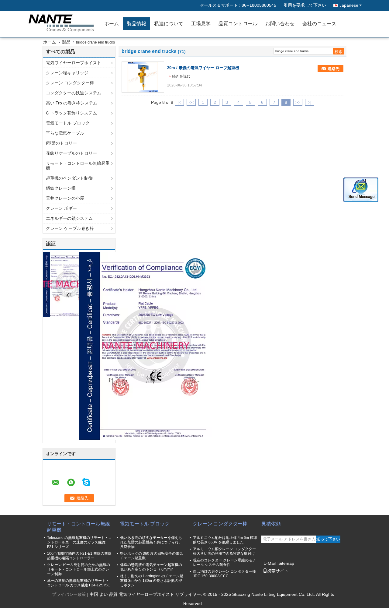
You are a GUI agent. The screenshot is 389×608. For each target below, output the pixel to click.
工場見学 (201, 23)
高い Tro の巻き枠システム (71, 102)
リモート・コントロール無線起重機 (78, 165)
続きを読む (181, 76)
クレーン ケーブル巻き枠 (70, 228)
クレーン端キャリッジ (67, 72)
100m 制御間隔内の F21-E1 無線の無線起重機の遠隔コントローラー (79, 555)
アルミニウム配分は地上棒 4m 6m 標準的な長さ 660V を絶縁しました (225, 540)
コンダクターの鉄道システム (73, 92)
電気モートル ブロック (68, 123)
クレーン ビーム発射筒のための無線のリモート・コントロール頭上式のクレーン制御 (78, 569)
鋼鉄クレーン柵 (61, 188)
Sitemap (286, 563)
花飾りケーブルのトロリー (71, 153)
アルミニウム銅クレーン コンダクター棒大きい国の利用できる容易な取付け (224, 551)
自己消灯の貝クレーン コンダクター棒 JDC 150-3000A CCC (224, 573)
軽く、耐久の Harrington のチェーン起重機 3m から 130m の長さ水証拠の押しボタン (151, 580)
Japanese (348, 5)
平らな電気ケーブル (65, 133)
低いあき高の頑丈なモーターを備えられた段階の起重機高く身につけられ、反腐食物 (151, 542)
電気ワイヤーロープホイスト (73, 62)
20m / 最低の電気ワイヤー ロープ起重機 (203, 67)
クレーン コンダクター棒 (70, 82)
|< (179, 102)
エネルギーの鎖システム (69, 218)
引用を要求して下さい (305, 5)
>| (310, 102)
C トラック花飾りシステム (71, 113)
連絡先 (333, 68)
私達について (168, 23)
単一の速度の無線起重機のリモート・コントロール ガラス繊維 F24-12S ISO (78, 582)
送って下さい (328, 539)
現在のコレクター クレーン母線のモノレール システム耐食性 (224, 562)
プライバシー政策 (69, 594)
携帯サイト (277, 570)
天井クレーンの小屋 (65, 198)
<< (191, 102)
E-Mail (269, 563)
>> (297, 102)
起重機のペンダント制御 (69, 178)
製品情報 (136, 23)
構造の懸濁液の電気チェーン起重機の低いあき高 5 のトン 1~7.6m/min (151, 567)
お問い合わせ (279, 23)
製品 (66, 42)
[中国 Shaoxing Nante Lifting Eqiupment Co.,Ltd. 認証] (65, 284)
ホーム (111, 23)
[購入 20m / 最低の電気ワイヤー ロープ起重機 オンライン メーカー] (143, 77)
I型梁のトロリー (61, 143)
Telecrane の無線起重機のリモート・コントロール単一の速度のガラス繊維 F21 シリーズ (79, 542)
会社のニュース (319, 23)
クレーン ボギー (61, 208)
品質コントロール (238, 23)
